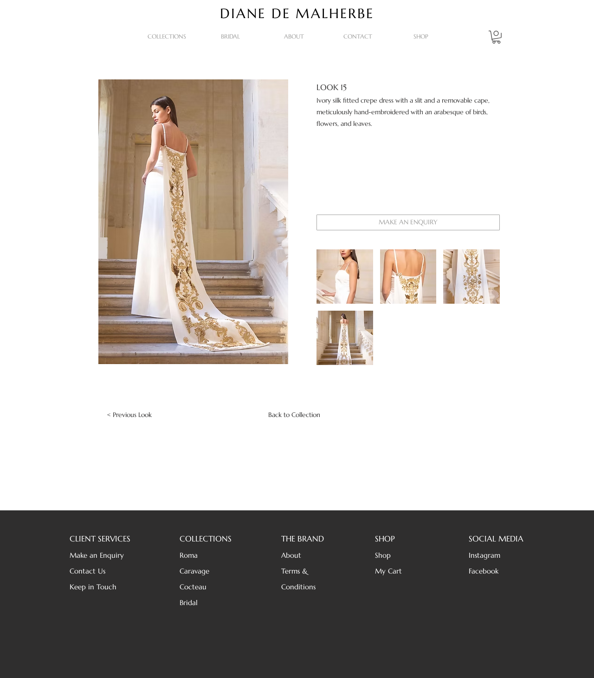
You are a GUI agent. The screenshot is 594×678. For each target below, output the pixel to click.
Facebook (483, 571)
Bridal (189, 602)
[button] (167, 36)
